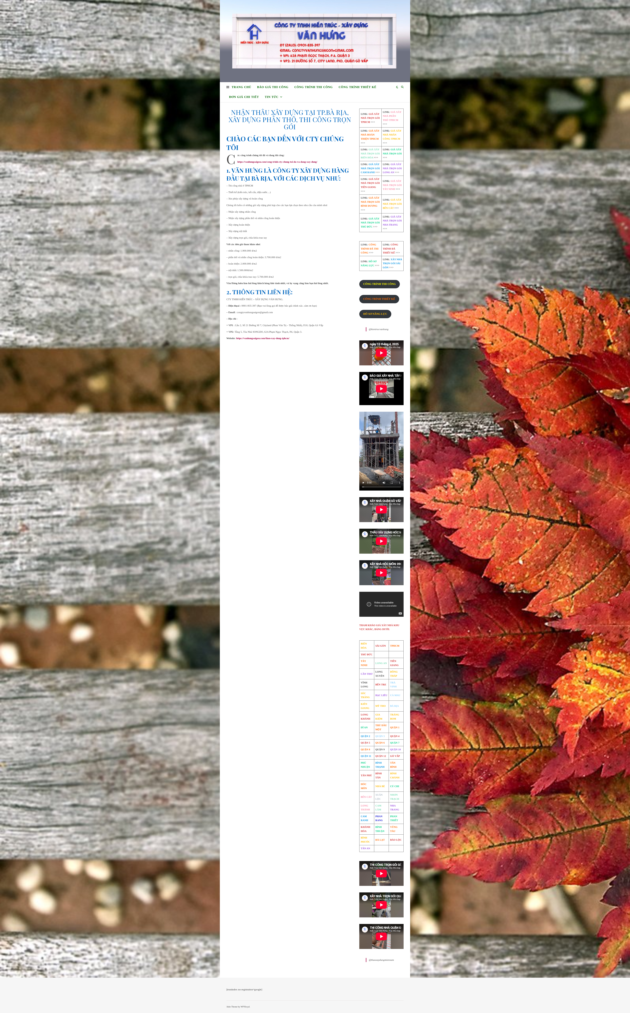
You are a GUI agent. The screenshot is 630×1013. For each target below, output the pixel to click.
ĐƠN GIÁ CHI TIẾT (244, 97)
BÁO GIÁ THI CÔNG (272, 87)
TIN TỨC (271, 97)
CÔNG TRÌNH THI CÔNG (313, 87)
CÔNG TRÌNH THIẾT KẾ (357, 87)
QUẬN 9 (380, 749)
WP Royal (245, 1006)
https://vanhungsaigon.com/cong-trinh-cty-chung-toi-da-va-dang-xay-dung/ (277, 162)
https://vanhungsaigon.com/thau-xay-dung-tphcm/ (262, 338)
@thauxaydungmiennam (381, 960)
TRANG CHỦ (241, 87)
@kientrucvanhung (378, 329)
